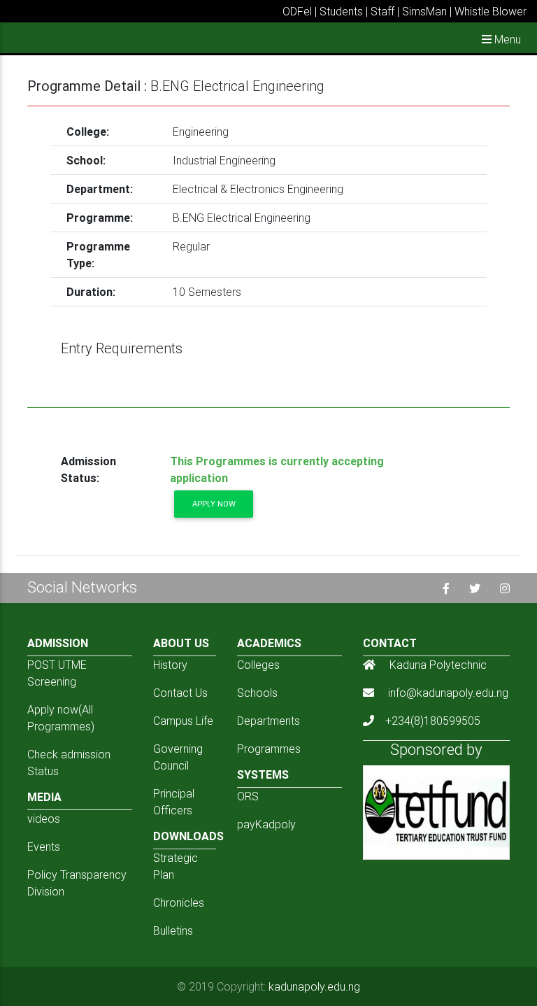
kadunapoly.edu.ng (314, 986)
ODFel (297, 11)
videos (43, 819)
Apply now (214, 504)
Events (43, 846)
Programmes (269, 749)
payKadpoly (266, 824)
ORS (248, 796)
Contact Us (180, 693)
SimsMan (424, 11)
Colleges (258, 665)
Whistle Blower (490, 11)
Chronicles (178, 902)
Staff (382, 11)
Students (341, 11)
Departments (268, 721)
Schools (257, 693)
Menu (506, 39)
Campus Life (183, 721)
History (170, 665)
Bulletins (173, 930)
